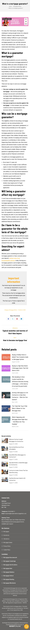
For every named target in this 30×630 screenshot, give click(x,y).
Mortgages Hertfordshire (10, 564)
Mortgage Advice (7, 19)
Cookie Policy (6, 549)
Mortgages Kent (7, 568)
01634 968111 (11, 511)
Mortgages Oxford (8, 575)
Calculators (6, 538)
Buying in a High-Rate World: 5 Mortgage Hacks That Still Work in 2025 (20, 368)
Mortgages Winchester (9, 583)
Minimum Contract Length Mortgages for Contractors (16, 440)
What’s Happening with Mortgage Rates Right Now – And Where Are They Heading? (19, 420)
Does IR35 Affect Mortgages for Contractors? (17, 456)
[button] (26, 626)
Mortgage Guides (7, 542)
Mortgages (6, 531)
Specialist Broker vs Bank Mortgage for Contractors (18, 463)
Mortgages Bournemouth (10, 557)
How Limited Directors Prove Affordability (16, 448)
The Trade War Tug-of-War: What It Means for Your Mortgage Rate (19, 408)
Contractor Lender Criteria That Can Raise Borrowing (18, 471)
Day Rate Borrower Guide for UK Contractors (17, 479)
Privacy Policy (6, 546)
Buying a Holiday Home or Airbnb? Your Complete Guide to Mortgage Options (20, 357)
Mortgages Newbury (8, 572)
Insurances (6, 535)
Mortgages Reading (8, 579)
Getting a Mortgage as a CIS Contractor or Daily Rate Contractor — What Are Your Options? (20, 396)
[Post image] (6, 357)
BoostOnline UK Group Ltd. (18, 624)
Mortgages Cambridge (9, 561)
